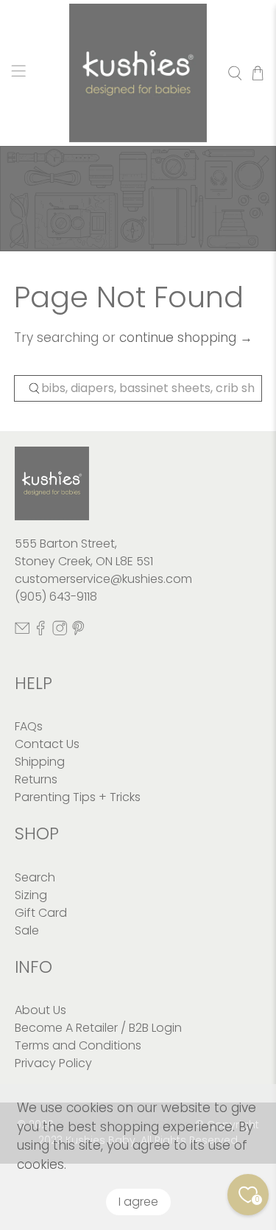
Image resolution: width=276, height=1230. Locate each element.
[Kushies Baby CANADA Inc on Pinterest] (78, 631)
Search (35, 877)
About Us (40, 1010)
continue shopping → (185, 337)
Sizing (31, 895)
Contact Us (47, 743)
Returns (36, 779)
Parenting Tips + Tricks (78, 797)
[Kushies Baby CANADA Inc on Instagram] (59, 631)
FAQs (29, 726)
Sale (27, 930)
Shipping (40, 761)
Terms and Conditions (78, 1045)
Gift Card (41, 912)
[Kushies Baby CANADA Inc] (138, 73)
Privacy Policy (53, 1063)
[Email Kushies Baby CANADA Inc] (22, 631)
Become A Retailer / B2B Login (98, 1027)
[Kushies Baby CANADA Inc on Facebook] (40, 631)
